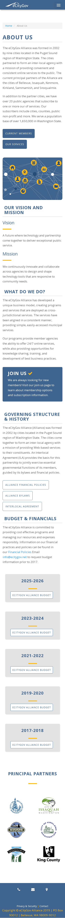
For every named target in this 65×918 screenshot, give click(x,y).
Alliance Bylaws (17, 495)
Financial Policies (19, 552)
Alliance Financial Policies (25, 484)
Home (8, 25)
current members (18, 133)
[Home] (17, 5)
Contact (44, 906)
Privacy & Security (27, 906)
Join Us (18, 373)
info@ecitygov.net (15, 557)
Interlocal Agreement (22, 506)
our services (14, 144)
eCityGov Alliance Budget (31, 595)
